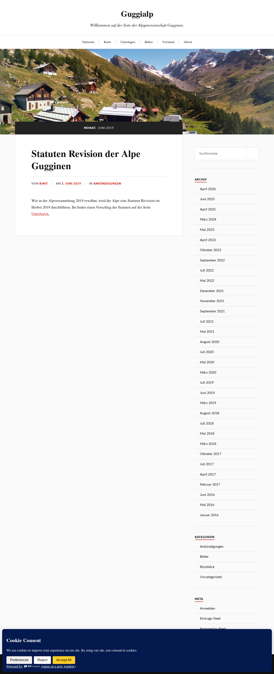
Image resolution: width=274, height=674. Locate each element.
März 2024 (208, 219)
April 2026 (208, 189)
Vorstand (168, 42)
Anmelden (207, 608)
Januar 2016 (209, 515)
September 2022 (212, 260)
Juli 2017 (207, 464)
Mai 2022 (207, 280)
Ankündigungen (107, 183)
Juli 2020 (207, 352)
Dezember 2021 (212, 291)
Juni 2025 (207, 199)
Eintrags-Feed (210, 618)
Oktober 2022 (210, 250)
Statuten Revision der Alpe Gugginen (85, 159)
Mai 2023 (207, 229)
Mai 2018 (207, 433)
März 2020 (208, 372)
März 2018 (208, 444)
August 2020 (209, 342)
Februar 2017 (210, 484)
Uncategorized (211, 577)
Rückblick (207, 567)
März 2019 (208, 403)
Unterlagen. (40, 213)
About (188, 42)
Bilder (149, 42)
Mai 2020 (207, 362)
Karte (107, 42)
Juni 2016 (207, 495)
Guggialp (137, 13)
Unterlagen (128, 42)
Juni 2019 (207, 393)
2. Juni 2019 (71, 183)
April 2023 (208, 240)
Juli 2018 (207, 423)
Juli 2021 (207, 321)
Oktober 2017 (210, 454)
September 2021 (212, 311)
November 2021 (212, 301)
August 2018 (209, 413)
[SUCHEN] (252, 153)
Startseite (88, 42)
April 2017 (208, 474)
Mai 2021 (207, 331)
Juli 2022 (207, 270)
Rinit (43, 183)
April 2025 (208, 209)
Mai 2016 (207, 505)
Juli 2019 (207, 382)
